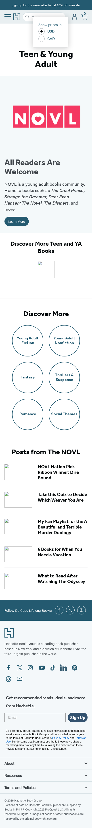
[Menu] (7, 16)
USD (51, 31)
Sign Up (77, 717)
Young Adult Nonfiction (64, 340)
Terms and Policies (20, 787)
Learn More (16, 221)
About (9, 763)
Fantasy (28, 377)
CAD (51, 38)
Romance (27, 414)
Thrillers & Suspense (64, 377)
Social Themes (64, 414)
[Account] (75, 17)
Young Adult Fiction (28, 340)
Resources (13, 775)
